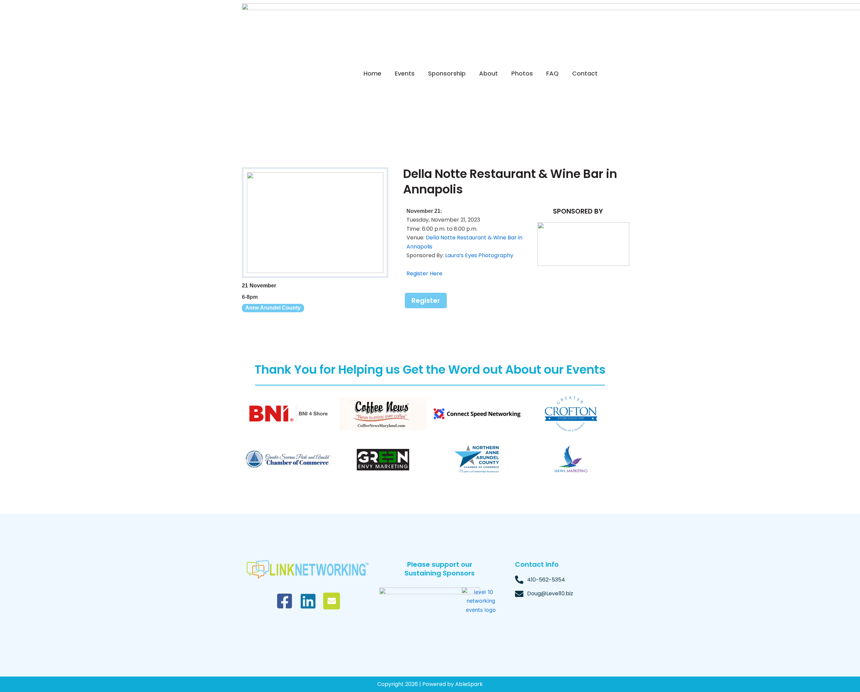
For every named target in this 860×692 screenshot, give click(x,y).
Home (372, 73)
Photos (522, 73)
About (488, 73)
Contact (585, 73)
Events (405, 73)
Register (426, 300)
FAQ (552, 73)
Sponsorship (447, 73)
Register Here (424, 273)
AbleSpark (469, 684)
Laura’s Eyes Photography (479, 255)
